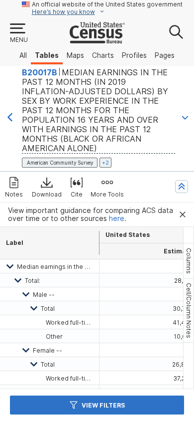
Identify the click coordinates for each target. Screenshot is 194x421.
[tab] (189, 261)
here (116, 218)
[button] (18, 33)
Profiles (134, 55)
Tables (47, 55)
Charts (103, 55)
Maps (75, 55)
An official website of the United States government (107, 4)
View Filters (103, 405)
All (23, 55)
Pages (165, 55)
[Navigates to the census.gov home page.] (97, 39)
